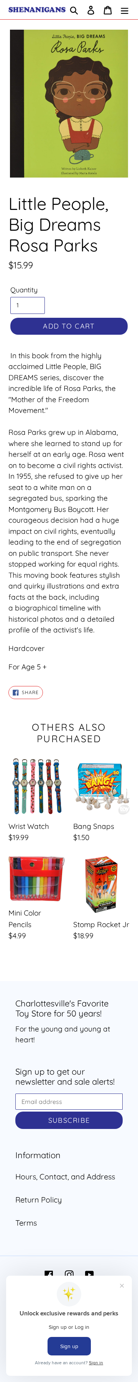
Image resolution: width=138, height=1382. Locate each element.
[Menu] (124, 9)
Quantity (24, 289)
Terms (26, 1223)
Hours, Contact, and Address (65, 1176)
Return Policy (38, 1199)
